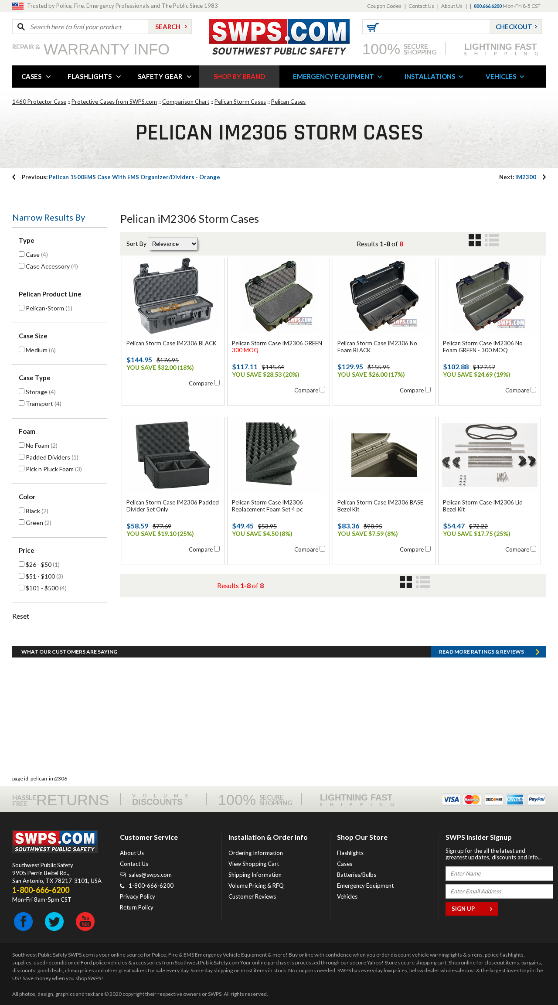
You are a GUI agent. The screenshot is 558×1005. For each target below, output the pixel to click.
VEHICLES (501, 76)
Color (27, 497)
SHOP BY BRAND (239, 76)
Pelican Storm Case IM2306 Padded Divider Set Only (172, 506)
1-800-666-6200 (151, 885)
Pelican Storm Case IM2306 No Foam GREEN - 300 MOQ (483, 347)
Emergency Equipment (365, 885)
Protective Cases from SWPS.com (114, 101)
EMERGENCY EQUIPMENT (333, 76)
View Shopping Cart (253, 863)
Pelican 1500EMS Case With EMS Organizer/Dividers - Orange (121, 177)
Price (26, 550)
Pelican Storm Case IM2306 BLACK (171, 343)
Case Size (33, 336)
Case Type (35, 378)
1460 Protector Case (39, 101)
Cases (344, 863)
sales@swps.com (150, 874)
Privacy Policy (137, 896)
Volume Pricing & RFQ (256, 885)
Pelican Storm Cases (240, 101)
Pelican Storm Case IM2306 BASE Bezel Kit (380, 506)
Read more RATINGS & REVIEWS (481, 651)
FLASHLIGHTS (90, 76)
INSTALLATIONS (430, 76)
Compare (201, 383)
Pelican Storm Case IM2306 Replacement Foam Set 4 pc (267, 506)
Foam (27, 431)
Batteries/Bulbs (356, 874)
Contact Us (421, 6)
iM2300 (517, 177)
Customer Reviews (252, 896)
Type (26, 240)
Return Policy (136, 907)
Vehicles (347, 896)
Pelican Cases (288, 101)
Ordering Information (255, 852)
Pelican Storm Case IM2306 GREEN (277, 347)
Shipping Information (255, 874)
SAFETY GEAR (160, 76)
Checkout (514, 27)
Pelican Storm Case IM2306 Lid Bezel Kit (483, 506)
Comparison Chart (185, 101)
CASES (31, 76)
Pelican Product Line (50, 294)
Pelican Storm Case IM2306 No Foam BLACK (377, 347)
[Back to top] (529, 977)
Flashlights (350, 852)
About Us (452, 6)
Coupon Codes (384, 6)
